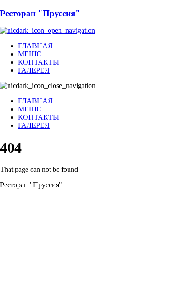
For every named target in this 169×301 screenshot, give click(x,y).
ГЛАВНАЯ (35, 46)
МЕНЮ (29, 54)
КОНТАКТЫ (38, 62)
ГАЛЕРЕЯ (34, 70)
